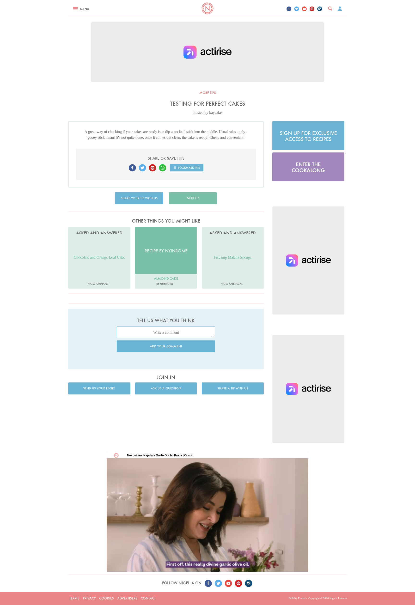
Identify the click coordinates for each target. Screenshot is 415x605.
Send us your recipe (99, 388)
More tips (207, 93)
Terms (74, 598)
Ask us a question (166, 388)
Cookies (106, 598)
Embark (302, 598)
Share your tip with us (139, 198)
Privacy (89, 598)
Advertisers (127, 598)
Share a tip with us (232, 388)
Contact (148, 598)
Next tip (193, 198)
